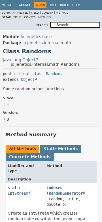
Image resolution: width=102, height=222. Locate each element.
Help (76, 5)
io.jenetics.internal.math (46, 42)
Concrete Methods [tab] (29, 157)
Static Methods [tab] (61, 149)
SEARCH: (42, 25)
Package (24, 5)
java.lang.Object (19, 59)
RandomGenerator (66, 193)
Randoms (54, 73)
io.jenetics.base (36, 36)
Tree (53, 5)
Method (62, 12)
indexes (54, 187)
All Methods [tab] (22, 149)
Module (8, 5)
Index (64, 5)
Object (28, 79)
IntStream (18, 193)
